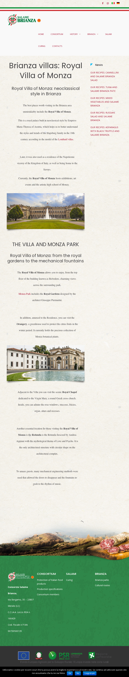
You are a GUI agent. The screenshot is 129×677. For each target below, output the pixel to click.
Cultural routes (102, 585)
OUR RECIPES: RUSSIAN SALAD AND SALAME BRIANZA (102, 116)
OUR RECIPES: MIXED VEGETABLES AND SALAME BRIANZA (104, 102)
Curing (69, 579)
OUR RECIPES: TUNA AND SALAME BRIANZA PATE (103, 89)
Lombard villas (65, 139)
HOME (41, 34)
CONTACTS (57, 46)
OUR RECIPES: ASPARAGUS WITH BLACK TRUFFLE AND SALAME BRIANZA (104, 131)
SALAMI (108, 34)
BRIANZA (91, 34)
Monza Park (25, 293)
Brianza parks (102, 579)
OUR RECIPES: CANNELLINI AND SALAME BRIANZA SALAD (104, 76)
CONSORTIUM (57, 34)
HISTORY (74, 34)
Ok (70, 673)
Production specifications (50, 589)
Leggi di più (90, 673)
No (78, 673)
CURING (41, 46)
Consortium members (48, 594)
